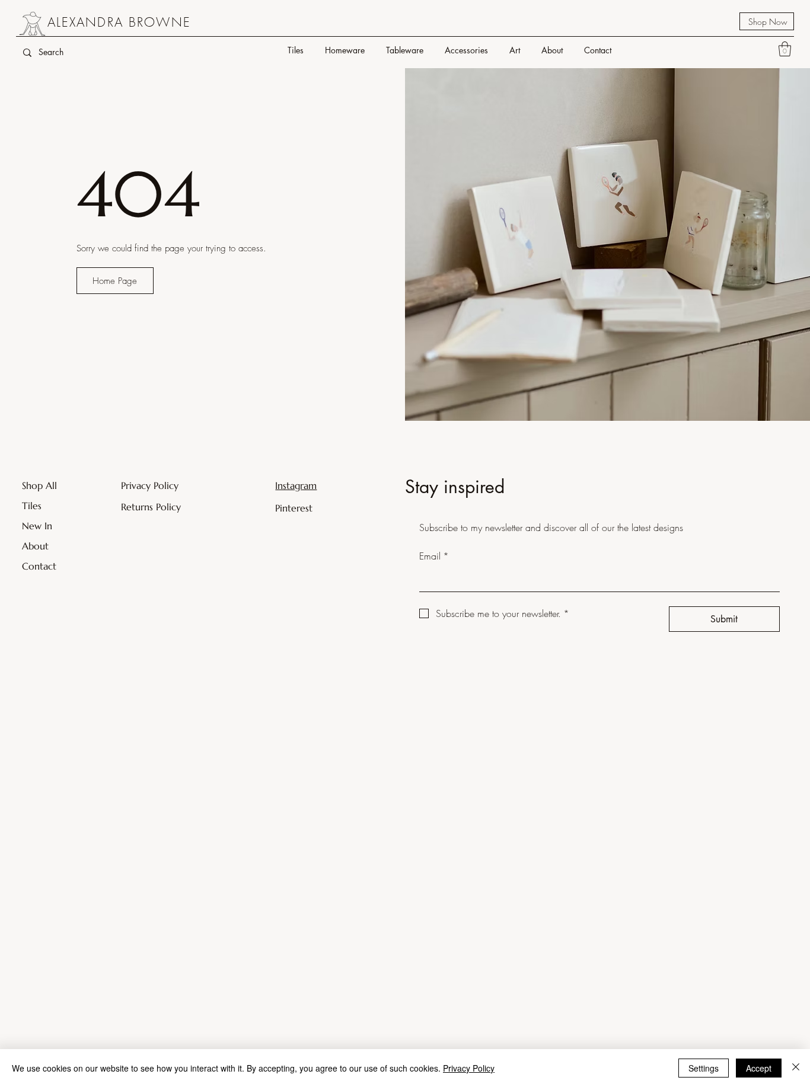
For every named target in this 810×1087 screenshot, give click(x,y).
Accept (758, 1068)
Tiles (32, 505)
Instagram (296, 485)
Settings (703, 1068)
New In (37, 526)
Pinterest (293, 508)
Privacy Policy (149, 485)
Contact (39, 566)
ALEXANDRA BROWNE (119, 22)
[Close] (796, 1068)
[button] (785, 48)
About (35, 546)
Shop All (39, 485)
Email (434, 555)
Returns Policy (151, 507)
